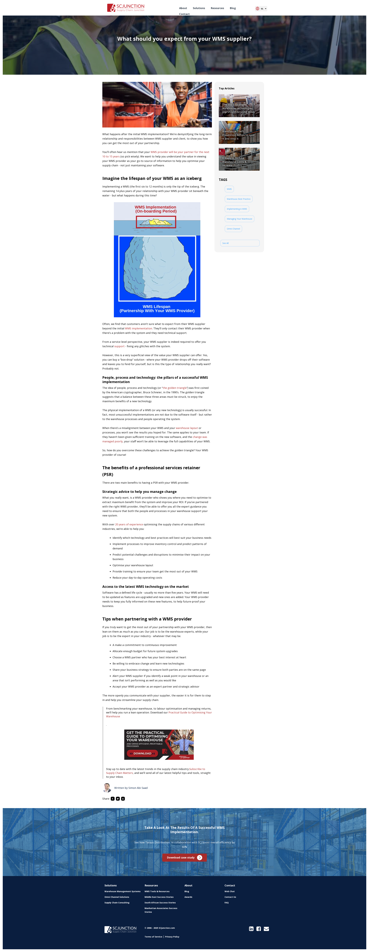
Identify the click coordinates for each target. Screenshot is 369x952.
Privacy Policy (172, 936)
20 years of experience (129, 524)
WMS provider (159, 152)
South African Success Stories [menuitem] (160, 902)
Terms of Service (153, 936)
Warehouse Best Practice (239, 199)
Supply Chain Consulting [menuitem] (117, 902)
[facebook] (113, 798)
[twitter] (118, 798)
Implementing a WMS (237, 208)
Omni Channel (233, 228)
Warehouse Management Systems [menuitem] (123, 891)
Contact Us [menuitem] (230, 897)
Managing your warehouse (239, 218)
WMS (229, 189)
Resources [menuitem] (217, 8)
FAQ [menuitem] (227, 902)
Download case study (180, 857)
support (119, 346)
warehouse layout (187, 428)
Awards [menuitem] (188, 897)
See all (225, 243)
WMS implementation (138, 328)
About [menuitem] (183, 8)
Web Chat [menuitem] (230, 891)
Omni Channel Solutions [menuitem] (117, 897)
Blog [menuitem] (233, 8)
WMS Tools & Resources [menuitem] (157, 891)
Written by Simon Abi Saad (131, 788)
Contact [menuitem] (184, 14)
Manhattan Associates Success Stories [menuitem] (161, 910)
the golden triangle (175, 388)
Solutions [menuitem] (199, 8)
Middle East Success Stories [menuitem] (159, 897)
